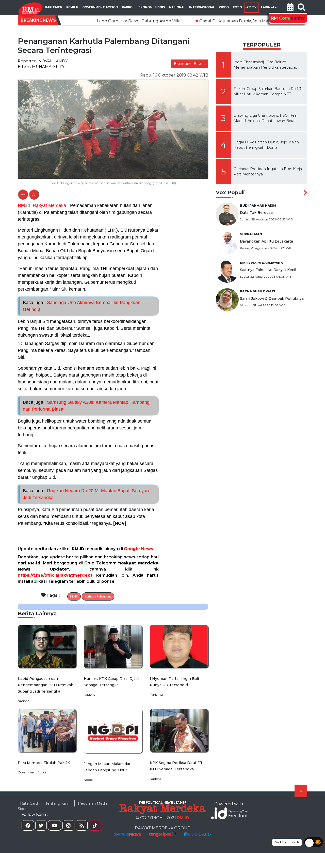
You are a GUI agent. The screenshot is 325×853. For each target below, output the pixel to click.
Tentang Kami (57, 803)
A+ (23, 194)
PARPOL (128, 7)
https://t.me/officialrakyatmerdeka (55, 575)
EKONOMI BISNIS (151, 7)
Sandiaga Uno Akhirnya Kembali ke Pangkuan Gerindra (81, 306)
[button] (290, 7)
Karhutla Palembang (98, 596)
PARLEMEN (53, 7)
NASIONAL (177, 7)
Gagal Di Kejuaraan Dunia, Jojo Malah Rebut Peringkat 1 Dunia (223, 21)
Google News (138, 548)
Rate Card (29, 803)
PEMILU (72, 7)
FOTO (237, 7)
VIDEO (224, 7)
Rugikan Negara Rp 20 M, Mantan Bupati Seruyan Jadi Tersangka (86, 494)
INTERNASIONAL (202, 7)
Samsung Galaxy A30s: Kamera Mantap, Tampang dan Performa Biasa (86, 406)
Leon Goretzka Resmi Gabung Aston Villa (99, 21)
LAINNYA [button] (267, 7)
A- (34, 194)
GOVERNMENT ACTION (100, 7)
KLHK (74, 596)
